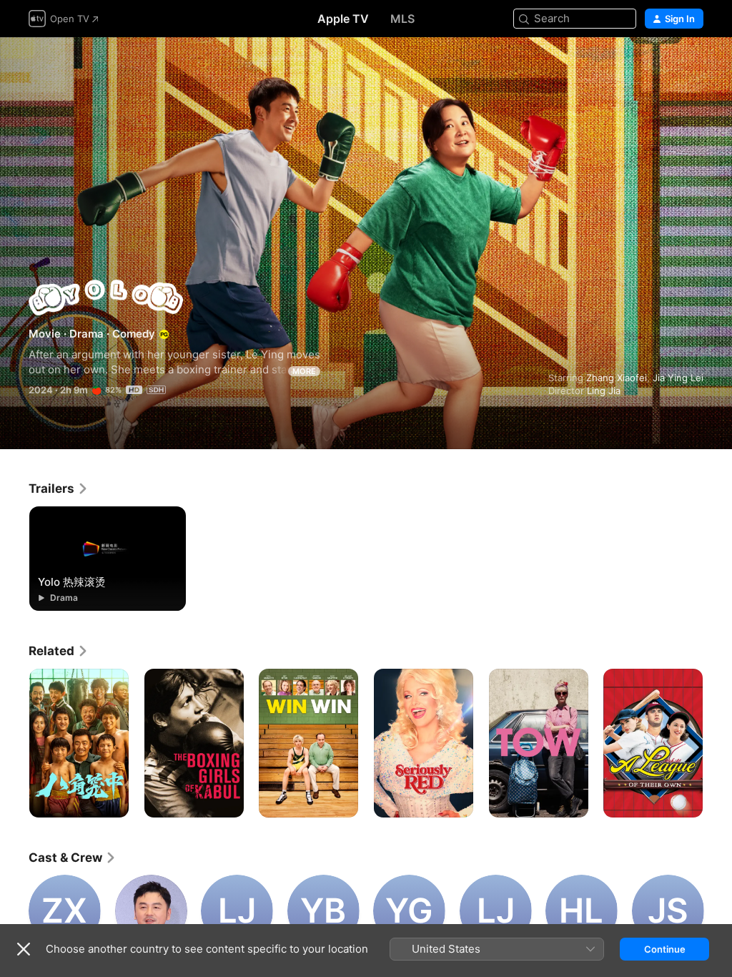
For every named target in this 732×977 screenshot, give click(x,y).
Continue (665, 949)
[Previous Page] (14, 743)
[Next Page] (718, 743)
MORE (304, 371)
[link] (59, 488)
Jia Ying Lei (678, 377)
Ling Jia (603, 390)
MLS (402, 18)
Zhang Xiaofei (616, 377)
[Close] (23, 949)
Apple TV (343, 18)
